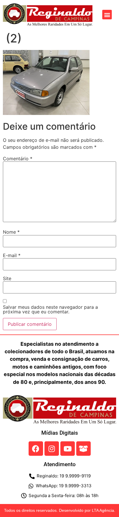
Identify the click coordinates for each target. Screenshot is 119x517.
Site (7, 278)
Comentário (17, 158)
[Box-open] (83, 448)
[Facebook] (36, 448)
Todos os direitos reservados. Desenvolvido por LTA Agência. (59, 510)
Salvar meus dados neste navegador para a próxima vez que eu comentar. (50, 309)
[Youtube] (67, 448)
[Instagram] (51, 448)
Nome (11, 232)
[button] (107, 14)
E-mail (12, 255)
